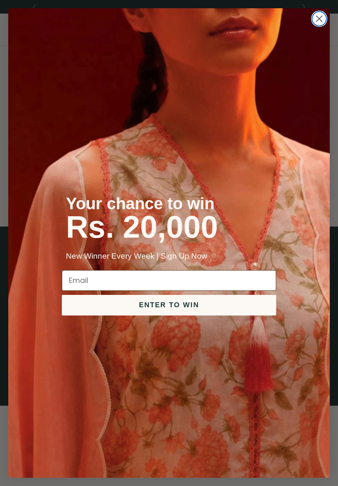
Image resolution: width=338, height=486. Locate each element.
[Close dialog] (319, 19)
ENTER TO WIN (169, 305)
